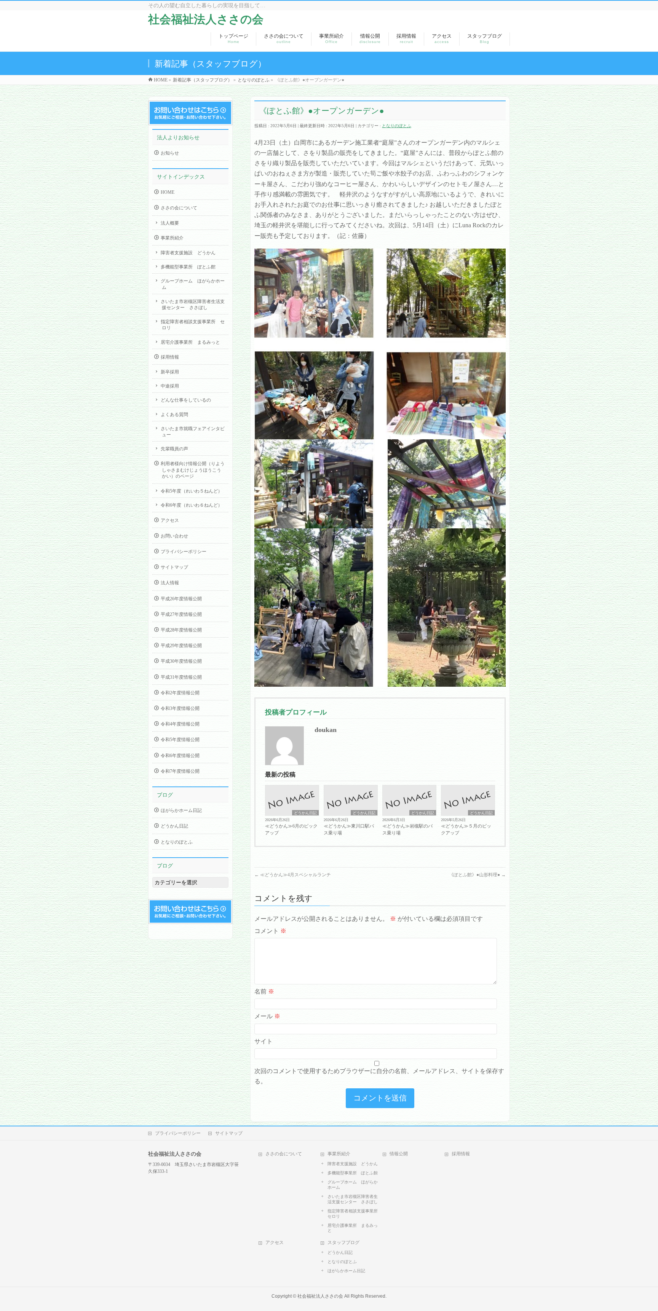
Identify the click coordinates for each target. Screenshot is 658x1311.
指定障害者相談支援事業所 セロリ (193, 324)
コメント (270, 931)
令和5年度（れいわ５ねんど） (191, 491)
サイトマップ (174, 567)
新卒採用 (170, 372)
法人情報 (170, 582)
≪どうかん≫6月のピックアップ (291, 829)
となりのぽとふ (396, 125)
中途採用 (170, 386)
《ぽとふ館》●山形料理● (477, 874)
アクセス (170, 520)
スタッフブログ (343, 1242)
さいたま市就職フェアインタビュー (193, 431)
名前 (264, 991)
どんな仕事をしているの (186, 400)
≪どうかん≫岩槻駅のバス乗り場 (407, 829)
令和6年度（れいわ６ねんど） (191, 505)
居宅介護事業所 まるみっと (190, 342)
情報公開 (399, 1153)
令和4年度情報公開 (180, 724)
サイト (263, 1041)
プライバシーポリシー (183, 551)
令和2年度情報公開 (180, 692)
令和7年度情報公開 (180, 771)
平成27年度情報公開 (181, 614)
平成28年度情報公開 (181, 630)
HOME (167, 192)
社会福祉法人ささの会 (206, 19)
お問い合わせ (174, 536)
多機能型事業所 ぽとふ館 (188, 267)
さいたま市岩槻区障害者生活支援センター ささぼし (193, 304)
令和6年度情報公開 (180, 755)
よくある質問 (174, 414)
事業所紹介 (172, 238)
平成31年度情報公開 (181, 677)
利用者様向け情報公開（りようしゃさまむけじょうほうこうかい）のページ (193, 469)
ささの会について (179, 208)
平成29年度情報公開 (181, 645)
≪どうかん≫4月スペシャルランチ (292, 874)
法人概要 (170, 223)
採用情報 (170, 357)
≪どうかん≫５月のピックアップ (466, 829)
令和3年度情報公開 (180, 708)
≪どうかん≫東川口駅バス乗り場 (349, 829)
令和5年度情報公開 (180, 739)
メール (267, 1016)
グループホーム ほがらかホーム (193, 284)
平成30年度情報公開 (181, 661)
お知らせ (170, 153)
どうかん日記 (305, 813)
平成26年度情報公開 (181, 598)
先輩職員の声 (174, 448)
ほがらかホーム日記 (181, 810)
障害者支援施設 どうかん (188, 252)
